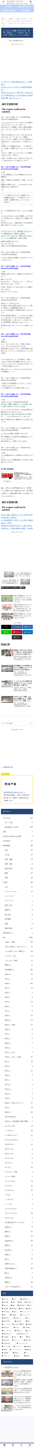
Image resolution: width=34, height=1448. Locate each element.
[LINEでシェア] (5, 863)
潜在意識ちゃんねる (11, 1367)
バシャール (4, 122)
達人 (24, 587)
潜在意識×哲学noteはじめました (14, 792)
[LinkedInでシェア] (20, 863)
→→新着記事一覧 (7, 767)
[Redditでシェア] (20, 858)
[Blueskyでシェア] (20, 853)
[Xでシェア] (5, 853)
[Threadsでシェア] (13, 858)
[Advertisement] (17, 63)
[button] (17, 637)
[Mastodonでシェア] (13, 853)
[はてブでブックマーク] (28, 858)
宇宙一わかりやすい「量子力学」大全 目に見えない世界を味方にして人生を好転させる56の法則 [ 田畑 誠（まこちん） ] (17, 95)
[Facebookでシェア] (5, 858)
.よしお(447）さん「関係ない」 (11, 587)
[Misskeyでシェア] (28, 853)
